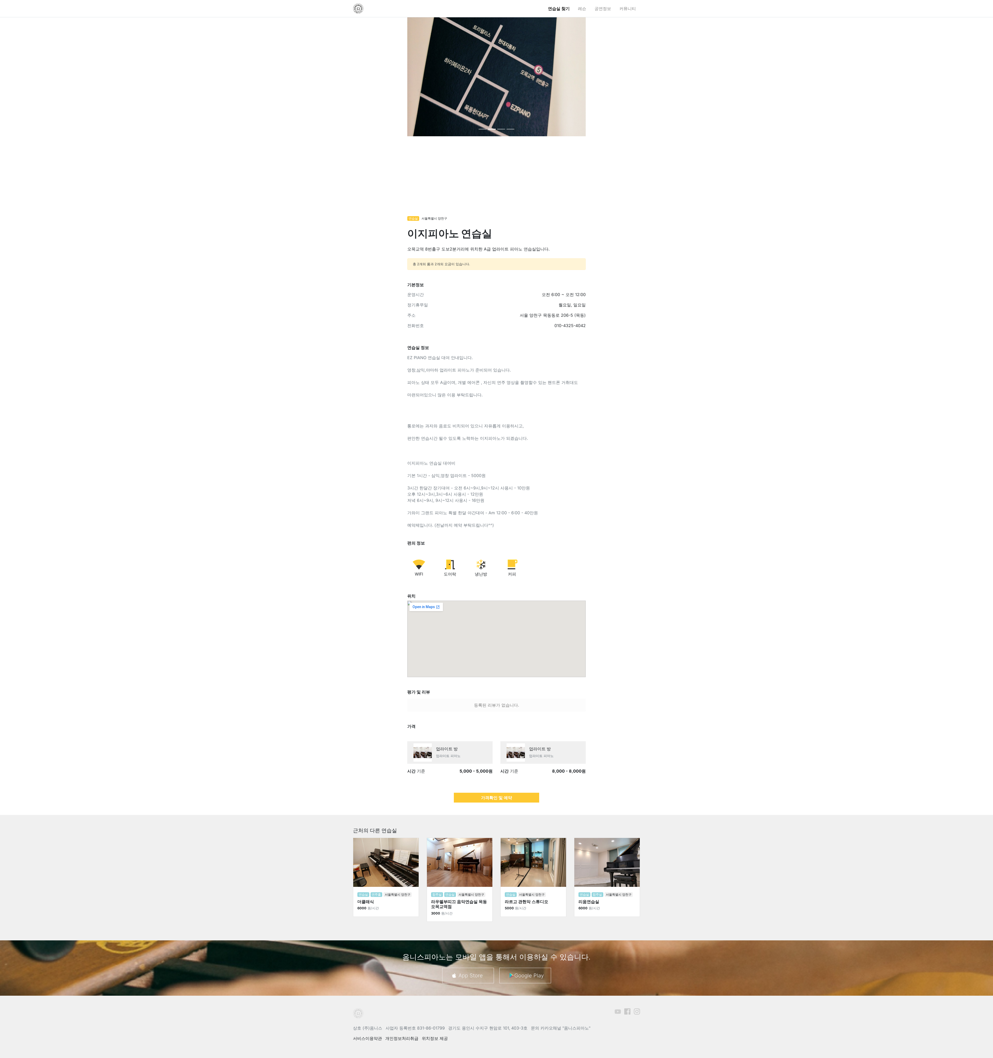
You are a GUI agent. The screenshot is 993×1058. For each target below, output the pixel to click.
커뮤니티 (627, 8)
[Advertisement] (496, 178)
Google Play (529, 975)
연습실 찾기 (559, 8)
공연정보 (603, 8)
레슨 (582, 8)
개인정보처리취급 (401, 1038)
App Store (470, 975)
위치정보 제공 (435, 1038)
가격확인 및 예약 (496, 797)
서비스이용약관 (367, 1038)
